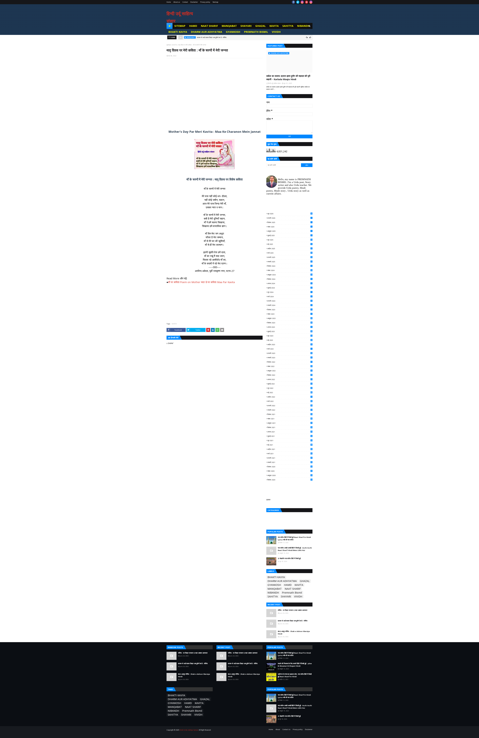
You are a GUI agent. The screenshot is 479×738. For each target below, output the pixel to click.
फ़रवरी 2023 (289, 353)
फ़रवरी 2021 (289, 458)
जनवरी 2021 (289, 462)
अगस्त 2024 (289, 283)
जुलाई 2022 (289, 384)
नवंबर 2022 (289, 366)
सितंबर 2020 (289, 480)
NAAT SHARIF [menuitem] (209, 26)
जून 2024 (289, 292)
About (278, 729)
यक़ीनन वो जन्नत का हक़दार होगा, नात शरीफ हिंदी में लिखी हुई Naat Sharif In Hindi (295, 675)
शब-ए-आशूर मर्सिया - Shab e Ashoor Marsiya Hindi (214, 37)
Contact (185, 2)
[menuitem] (170, 26)
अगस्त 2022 (289, 379)
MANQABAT (275, 588)
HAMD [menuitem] (193, 26)
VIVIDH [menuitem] (276, 32)
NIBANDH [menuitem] (303, 26)
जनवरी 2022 (289, 410)
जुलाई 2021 (289, 436)
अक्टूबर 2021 (289, 423)
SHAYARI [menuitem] (246, 26)
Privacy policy (205, 2)
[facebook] (293, 2)
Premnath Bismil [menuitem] (256, 32)
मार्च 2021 (289, 453)
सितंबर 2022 (289, 375)
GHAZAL (305, 581)
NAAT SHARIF (293, 588)
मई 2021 (289, 445)
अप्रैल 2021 (289, 449)
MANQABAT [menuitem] (229, 26)
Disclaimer (194, 2)
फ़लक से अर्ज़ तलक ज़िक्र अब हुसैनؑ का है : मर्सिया (292, 621)
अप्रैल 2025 (289, 248)
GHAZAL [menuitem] (260, 26)
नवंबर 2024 (289, 270)
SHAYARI (286, 596)
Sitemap (215, 2)
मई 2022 (289, 392)
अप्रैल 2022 (289, 397)
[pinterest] (306, 2)
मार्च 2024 (289, 296)
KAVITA (174, 45)
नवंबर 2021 (289, 419)
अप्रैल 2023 (289, 344)
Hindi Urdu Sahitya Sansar (189, 730)
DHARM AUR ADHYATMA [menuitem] (206, 32)
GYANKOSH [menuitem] (233, 32)
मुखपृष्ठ (268, 499)
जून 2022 (289, 388)
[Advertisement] (215, 92)
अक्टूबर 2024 (289, 275)
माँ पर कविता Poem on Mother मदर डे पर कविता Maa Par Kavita (201, 282)
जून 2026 (289, 214)
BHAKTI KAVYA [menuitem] (177, 32)
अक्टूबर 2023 (289, 318)
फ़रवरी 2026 (289, 218)
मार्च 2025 (289, 253)
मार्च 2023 (289, 349)
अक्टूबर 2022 (289, 371)
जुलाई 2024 (289, 288)
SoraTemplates (180, 735)
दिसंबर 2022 (289, 362)
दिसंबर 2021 (289, 414)
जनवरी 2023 (289, 357)
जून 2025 (289, 240)
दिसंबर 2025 (289, 222)
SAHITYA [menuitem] (287, 26)
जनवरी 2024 (289, 305)
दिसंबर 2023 (289, 309)
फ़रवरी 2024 (289, 301)
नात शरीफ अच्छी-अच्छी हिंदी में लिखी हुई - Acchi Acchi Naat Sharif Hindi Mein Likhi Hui (295, 549)
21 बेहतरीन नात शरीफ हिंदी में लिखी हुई (289, 558)
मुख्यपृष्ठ (169, 45)
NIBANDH (273, 592)
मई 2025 (289, 244)
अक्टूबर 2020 (289, 475)
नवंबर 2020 (289, 471)
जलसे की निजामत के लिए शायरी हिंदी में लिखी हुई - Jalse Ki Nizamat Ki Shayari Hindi (295, 664)
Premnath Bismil (292, 592)
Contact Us (286, 729)
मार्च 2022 (289, 401)
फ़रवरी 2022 (289, 405)
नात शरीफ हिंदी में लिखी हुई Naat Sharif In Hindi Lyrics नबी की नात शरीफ (294, 538)
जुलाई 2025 (289, 235)
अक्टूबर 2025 (289, 231)
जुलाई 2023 (289, 331)
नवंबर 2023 (289, 314)
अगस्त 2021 (289, 432)
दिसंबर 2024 (289, 266)
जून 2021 (289, 440)
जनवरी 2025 (289, 261)
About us (176, 2)
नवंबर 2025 (289, 227)
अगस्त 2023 (289, 327)
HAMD (288, 585)
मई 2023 (289, 340)
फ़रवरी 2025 (289, 257)
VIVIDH (298, 596)
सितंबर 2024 (289, 279)
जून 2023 (289, 336)
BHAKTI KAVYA (276, 577)
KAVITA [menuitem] (274, 26)
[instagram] (302, 2)
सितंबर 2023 (289, 323)
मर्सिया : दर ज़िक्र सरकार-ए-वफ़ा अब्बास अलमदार (292, 610)
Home (169, 2)
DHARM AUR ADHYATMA (282, 581)
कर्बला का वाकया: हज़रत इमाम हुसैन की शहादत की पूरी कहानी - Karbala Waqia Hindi (288, 77)
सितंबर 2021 (289, 427)
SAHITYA (273, 596)
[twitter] (297, 2)
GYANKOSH (274, 585)
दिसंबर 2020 (289, 467)
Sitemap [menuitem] (179, 26)
